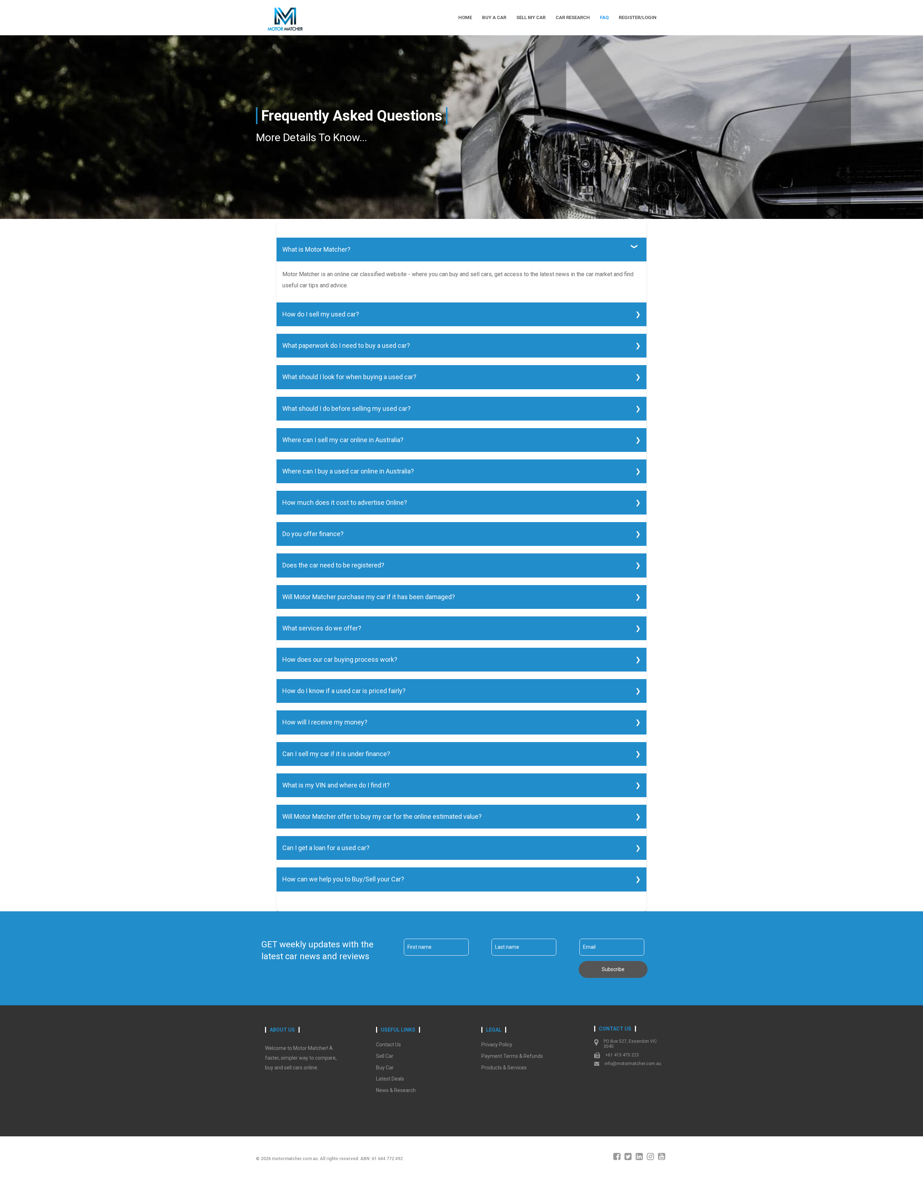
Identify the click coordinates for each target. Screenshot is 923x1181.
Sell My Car (531, 17)
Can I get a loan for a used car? (326, 848)
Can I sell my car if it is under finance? (336, 754)
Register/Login (638, 17)
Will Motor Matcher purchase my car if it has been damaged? (368, 597)
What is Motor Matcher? (316, 249)
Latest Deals (390, 1079)
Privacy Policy (496, 1044)
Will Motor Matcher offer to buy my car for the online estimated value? (382, 816)
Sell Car (384, 1056)
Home (465, 17)
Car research (573, 17)
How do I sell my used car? (320, 314)
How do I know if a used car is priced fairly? (344, 691)
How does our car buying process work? (339, 659)
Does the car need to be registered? (333, 565)
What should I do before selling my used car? (346, 408)
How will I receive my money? (324, 722)
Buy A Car (494, 17)
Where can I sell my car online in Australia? (342, 440)
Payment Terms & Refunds (512, 1056)
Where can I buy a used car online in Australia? (348, 471)
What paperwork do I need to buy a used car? (346, 345)
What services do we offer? (321, 628)
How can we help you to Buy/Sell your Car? (343, 879)
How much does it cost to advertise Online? (344, 502)
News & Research (396, 1090)
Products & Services (504, 1067)
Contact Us (388, 1044)
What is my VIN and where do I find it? (336, 785)
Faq (604, 17)
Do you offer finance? (313, 534)
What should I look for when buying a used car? (349, 377)
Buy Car (385, 1067)
